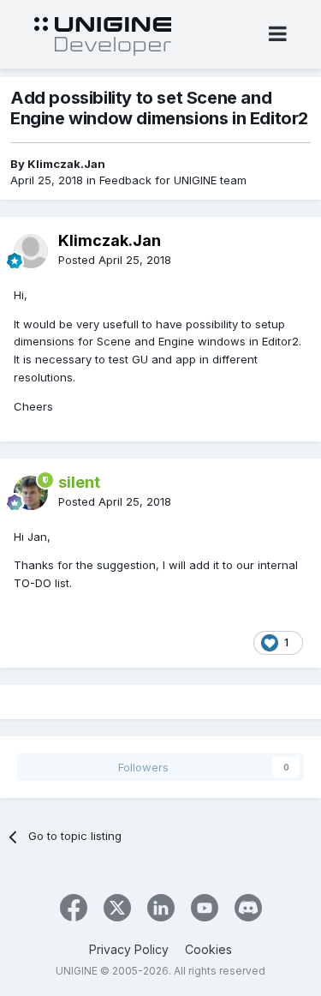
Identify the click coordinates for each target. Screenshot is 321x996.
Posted (114, 260)
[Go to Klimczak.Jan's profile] (31, 251)
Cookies (208, 949)
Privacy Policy (129, 949)
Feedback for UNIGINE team (173, 180)
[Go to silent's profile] (31, 493)
